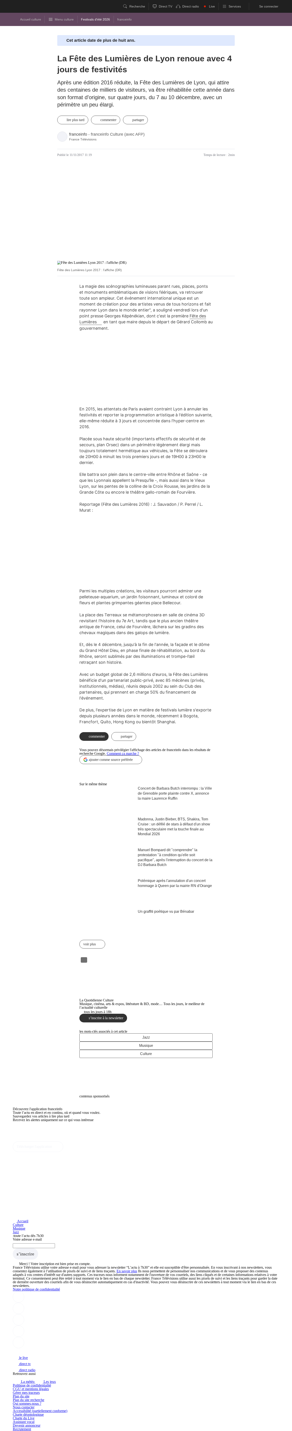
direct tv (24, 1364)
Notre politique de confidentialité (36, 1289)
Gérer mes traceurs (26, 1393)
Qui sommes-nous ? (27, 1403)
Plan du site (21, 1396)
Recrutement (22, 1429)
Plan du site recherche (28, 1400)
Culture (146, 1054)
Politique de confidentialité (32, 1385)
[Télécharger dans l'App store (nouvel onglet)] (27, 1130)
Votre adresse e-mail (27, 1239)
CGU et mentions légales (31, 1389)
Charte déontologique (28, 1414)
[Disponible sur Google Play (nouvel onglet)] (28, 1139)
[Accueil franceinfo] (28, 1351)
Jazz (146, 1037)
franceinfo (78, 134)
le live (23, 1358)
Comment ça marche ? (123, 753)
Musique (146, 1045)
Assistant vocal (23, 1422)
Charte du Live (23, 1418)
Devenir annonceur (26, 1425)
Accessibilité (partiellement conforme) (40, 1411)
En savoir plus (127, 1271)
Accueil (22, 1221)
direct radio (26, 1370)
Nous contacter (23, 1407)
